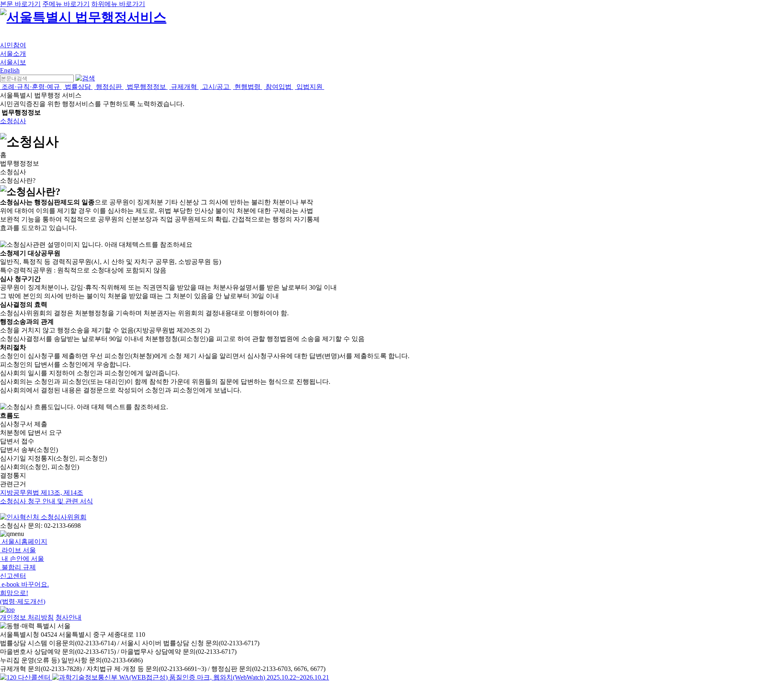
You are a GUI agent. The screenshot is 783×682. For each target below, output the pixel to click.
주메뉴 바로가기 (66, 3)
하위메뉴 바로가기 (118, 3)
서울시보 (13, 62)
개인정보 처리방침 (27, 617)
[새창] (190, 677)
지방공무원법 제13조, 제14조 (41, 492)
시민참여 (13, 45)
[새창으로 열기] (26, 677)
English (10, 70)
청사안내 (68, 617)
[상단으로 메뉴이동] (7, 609)
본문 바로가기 (20, 3)
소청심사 (13, 120)
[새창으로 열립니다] (43, 517)
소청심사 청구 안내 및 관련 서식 (46, 501)
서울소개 (13, 53)
